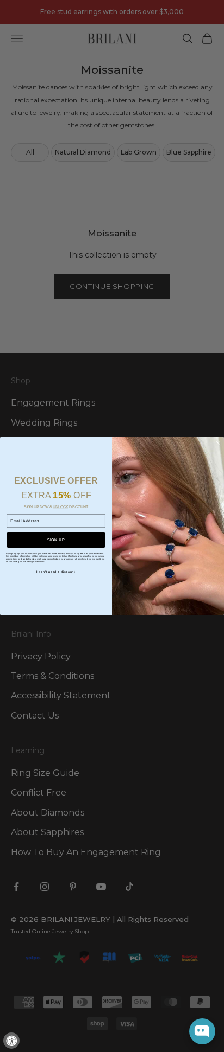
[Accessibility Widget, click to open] (11, 1040)
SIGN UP (56, 540)
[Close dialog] (217, 442)
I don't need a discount (55, 572)
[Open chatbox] (202, 1031)
